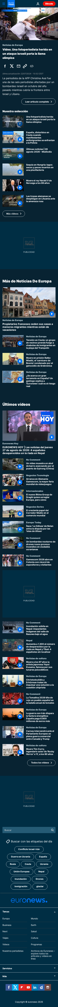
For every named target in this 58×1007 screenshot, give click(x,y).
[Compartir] (18, 66)
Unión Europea (21, 871)
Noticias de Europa (12, 320)
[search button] (52, 830)
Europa (6, 918)
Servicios (7, 968)
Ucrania (44, 864)
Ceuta (28, 864)
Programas (36, 944)
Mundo (34, 918)
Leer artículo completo (37, 101)
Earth (33, 925)
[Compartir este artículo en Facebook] (4, 66)
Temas (5, 911)
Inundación (21, 879)
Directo (49, 3)
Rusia (13, 864)
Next (4, 931)
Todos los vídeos (40, 762)
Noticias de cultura (36, 658)
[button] (13, 214)
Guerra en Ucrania (20, 856)
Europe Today (33, 522)
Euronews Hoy (10, 443)
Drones (39, 879)
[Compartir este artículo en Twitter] (11, 66)
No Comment (33, 459)
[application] (29, 23)
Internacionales (34, 491)
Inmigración (21, 886)
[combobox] (29, 830)
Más (4, 976)
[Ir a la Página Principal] (11, 3)
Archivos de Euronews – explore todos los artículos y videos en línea (43, 955)
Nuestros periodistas (12, 951)
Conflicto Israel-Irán (29, 849)
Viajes (5, 938)
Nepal (29, 640)
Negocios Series (35, 506)
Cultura (34, 938)
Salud (34, 931)
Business (6, 925)
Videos (5, 944)
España (43, 856)
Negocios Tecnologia (37, 475)
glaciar (40, 886)
